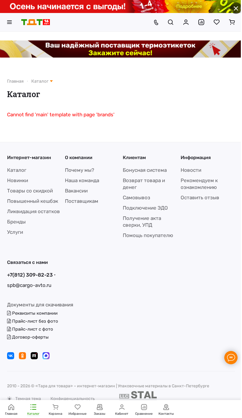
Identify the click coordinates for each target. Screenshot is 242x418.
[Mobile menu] (9, 22)
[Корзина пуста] (232, 22)
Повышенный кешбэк (32, 201)
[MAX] (46, 355)
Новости (191, 170)
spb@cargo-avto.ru (29, 285)
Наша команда (82, 180)
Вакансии (76, 191)
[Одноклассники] (22, 355)
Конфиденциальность (72, 398)
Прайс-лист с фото (32, 329)
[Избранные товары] (217, 22)
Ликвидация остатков (33, 211)
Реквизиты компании (34, 313)
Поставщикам (81, 201)
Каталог (16, 170)
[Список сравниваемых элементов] (201, 22)
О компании (78, 157)
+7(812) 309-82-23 (30, 275)
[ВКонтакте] (10, 355)
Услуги (15, 232)
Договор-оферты (30, 337)
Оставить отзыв (200, 197)
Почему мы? (79, 170)
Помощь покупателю (148, 235)
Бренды (16, 222)
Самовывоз (136, 197)
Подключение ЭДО (145, 208)
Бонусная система (145, 170)
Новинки (17, 180)
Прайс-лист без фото (34, 321)
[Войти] (186, 22)
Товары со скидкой (30, 191)
